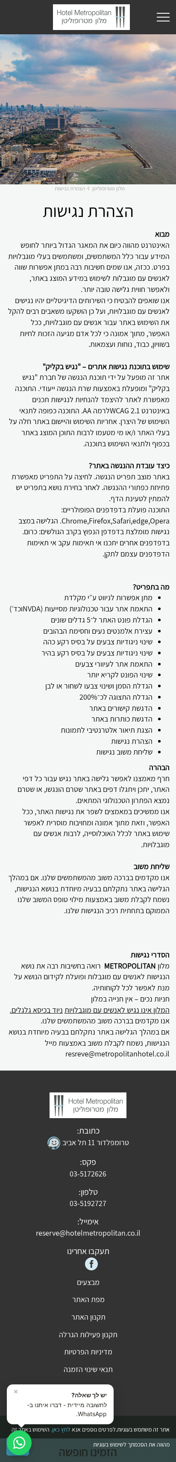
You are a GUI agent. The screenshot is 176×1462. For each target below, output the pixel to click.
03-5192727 (88, 1203)
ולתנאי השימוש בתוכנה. (116, 443)
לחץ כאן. (60, 1429)
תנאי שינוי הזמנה (88, 1369)
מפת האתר (88, 1299)
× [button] (15, 1391)
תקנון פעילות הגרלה (88, 1334)
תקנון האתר (88, 1317)
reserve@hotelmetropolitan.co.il (88, 1233)
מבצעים (88, 1282)
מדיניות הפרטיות (88, 1352)
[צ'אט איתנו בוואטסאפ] (19, 1442)
